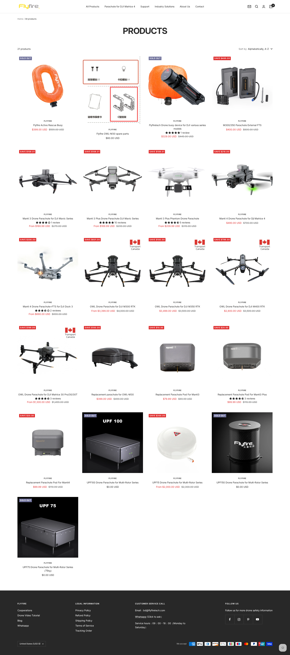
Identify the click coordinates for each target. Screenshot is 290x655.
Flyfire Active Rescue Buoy (48, 125)
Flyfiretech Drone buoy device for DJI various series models (177, 127)
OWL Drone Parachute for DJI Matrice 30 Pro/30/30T (47, 394)
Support (144, 6)
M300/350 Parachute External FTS (242, 125)
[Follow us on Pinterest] (248, 619)
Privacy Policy (83, 610)
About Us (185, 6)
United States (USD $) (30, 643)
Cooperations (24, 610)
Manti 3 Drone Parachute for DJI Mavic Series (48, 218)
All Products (92, 6)
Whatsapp (23, 625)
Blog (19, 620)
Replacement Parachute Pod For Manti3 (177, 394)
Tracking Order (83, 630)
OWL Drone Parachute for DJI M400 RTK (242, 306)
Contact (199, 6)
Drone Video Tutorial (28, 615)
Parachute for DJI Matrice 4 (120, 6)
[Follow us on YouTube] (257, 619)
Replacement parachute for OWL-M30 (112, 394)
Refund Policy (82, 615)
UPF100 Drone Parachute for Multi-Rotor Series (112, 482)
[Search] (256, 6)
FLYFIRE (48, 121)
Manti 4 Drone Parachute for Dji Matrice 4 (242, 218)
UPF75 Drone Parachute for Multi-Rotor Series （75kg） (48, 569)
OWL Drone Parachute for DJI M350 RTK (177, 306)
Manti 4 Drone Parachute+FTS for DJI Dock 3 (48, 306)
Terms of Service (84, 625)
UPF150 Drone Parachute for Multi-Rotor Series (242, 482)
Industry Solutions (164, 6)
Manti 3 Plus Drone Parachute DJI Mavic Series (113, 218)
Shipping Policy (83, 620)
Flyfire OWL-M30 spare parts (112, 133)
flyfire (48, 214)
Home (20, 19)
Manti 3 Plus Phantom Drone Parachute (177, 218)
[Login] (263, 6)
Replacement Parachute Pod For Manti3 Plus (242, 394)
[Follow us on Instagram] (239, 619)
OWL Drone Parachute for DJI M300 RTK (112, 306)
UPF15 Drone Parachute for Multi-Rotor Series (177, 482)
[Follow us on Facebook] (229, 619)
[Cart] (271, 6)
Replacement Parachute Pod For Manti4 (48, 482)
